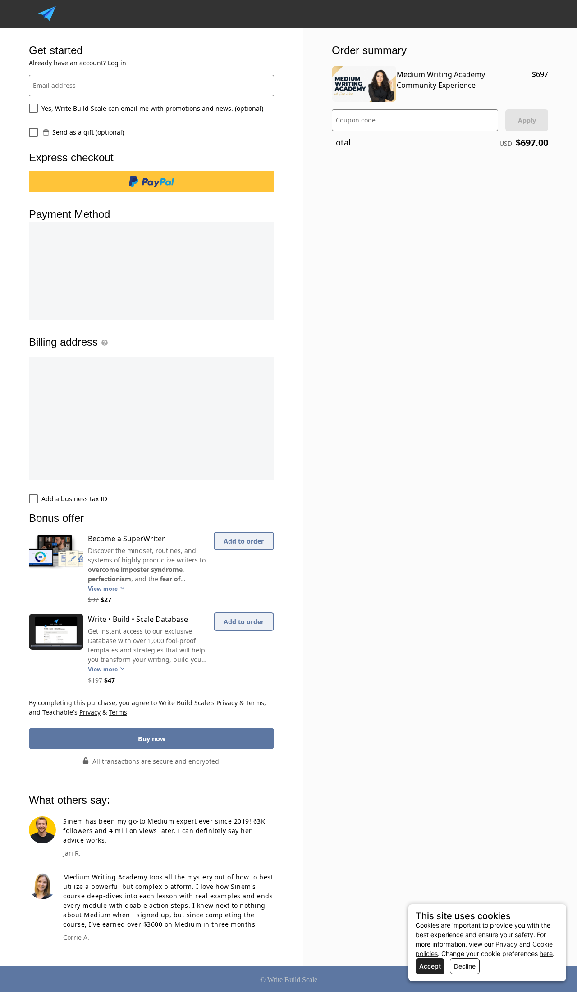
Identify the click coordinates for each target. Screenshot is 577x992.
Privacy (227, 702)
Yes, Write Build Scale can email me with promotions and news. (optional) (152, 108)
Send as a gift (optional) (88, 132)
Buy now (151, 738)
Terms (255, 702)
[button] (103, 343)
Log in (117, 63)
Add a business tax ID (74, 498)
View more (103, 588)
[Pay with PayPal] (151, 181)
